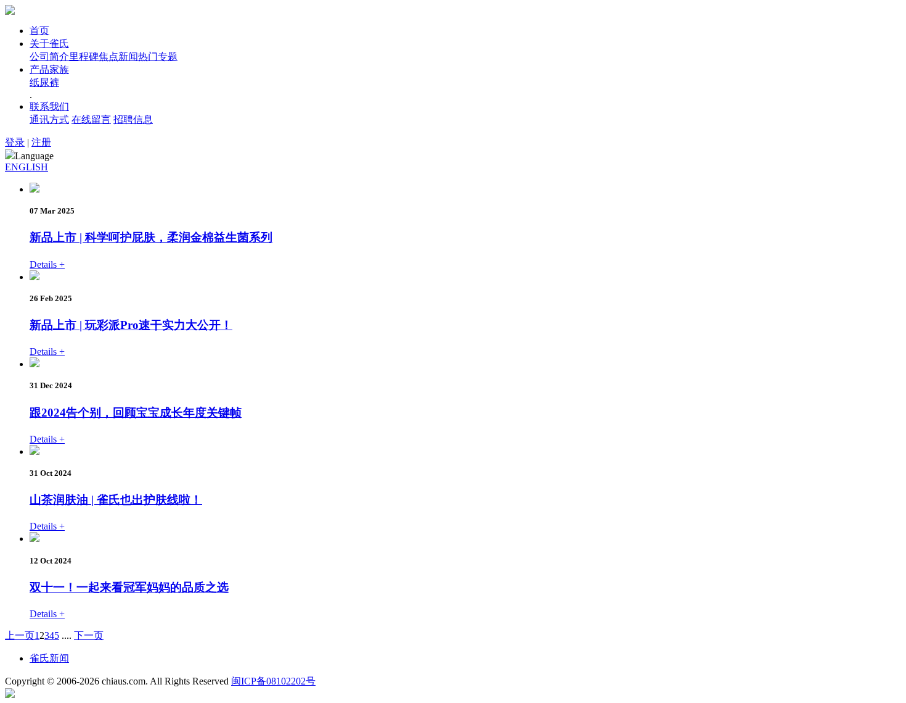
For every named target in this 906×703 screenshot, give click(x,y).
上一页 (20, 635)
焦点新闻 (118, 56)
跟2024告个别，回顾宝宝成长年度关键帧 (136, 412)
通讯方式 (49, 119)
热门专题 (158, 56)
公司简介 (49, 56)
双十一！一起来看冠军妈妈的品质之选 (129, 587)
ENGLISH (26, 167)
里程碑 (84, 56)
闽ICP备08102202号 (273, 681)
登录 (15, 142)
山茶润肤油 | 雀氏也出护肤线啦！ (116, 499)
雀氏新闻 (49, 658)
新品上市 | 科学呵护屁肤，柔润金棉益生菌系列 (151, 237)
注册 (41, 142)
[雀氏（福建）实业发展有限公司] (10, 11)
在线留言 (91, 119)
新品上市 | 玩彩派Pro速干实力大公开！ (131, 324)
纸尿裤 (44, 82)
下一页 (89, 635)
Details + (47, 264)
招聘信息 (133, 119)
